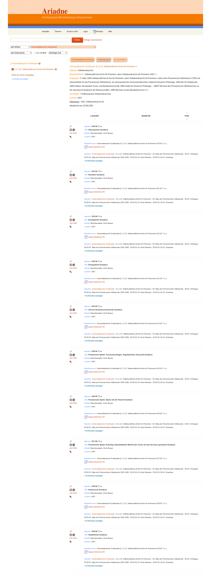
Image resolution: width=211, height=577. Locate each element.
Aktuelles (45, 31)
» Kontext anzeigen (20, 79)
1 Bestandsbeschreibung (82, 60)
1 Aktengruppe (103, 60)
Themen (58, 31)
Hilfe (110, 31)
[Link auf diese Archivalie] (71, 137)
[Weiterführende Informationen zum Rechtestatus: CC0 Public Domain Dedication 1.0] (72, 130)
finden (77, 40)
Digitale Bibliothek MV (96, 147)
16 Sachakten (120, 60)
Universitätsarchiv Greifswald (103, 154)
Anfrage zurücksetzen (92, 40)
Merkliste (99, 31)
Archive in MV (72, 31)
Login (85, 31)
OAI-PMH (73, 133)
